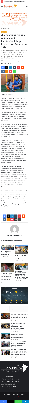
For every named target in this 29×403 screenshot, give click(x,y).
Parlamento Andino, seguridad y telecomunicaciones (17, 335)
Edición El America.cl (8, 61)
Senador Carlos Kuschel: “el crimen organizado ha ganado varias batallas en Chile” (19, 316)
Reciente (5, 309)
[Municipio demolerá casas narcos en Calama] (21, 249)
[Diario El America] (10, 6)
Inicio (3, 28)
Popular (13, 309)
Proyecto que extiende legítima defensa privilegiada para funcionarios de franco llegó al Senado (18, 327)
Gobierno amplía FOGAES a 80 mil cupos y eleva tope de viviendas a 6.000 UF (19, 343)
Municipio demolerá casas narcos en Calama (21, 257)
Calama (8, 28)
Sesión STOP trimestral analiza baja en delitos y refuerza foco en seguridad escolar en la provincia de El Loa (21, 275)
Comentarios (22, 309)
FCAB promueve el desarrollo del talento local (6, 253)
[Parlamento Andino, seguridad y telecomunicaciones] (5, 336)
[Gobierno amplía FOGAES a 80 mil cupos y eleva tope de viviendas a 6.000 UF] (5, 344)
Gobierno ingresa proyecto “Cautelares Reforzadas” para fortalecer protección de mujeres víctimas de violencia (19, 353)
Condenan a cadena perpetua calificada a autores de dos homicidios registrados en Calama (7, 277)
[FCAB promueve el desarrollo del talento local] (7, 247)
